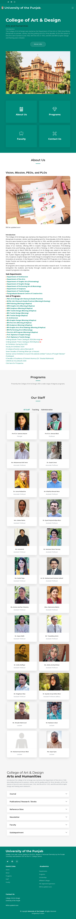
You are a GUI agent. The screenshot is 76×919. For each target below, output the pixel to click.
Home (7, 869)
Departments (43, 871)
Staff (7, 879)
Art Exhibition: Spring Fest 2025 (17, 344)
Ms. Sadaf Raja (19, 578)
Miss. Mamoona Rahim (51, 607)
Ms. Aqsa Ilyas (52, 751)
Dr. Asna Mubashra (19, 491)
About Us (21, 114)
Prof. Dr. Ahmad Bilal (52, 433)
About (7, 873)
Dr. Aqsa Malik (19, 636)
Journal (13, 794)
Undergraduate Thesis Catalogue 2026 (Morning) (23, 339)
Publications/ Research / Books (23, 802)
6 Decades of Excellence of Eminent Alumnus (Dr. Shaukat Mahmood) (30, 358)
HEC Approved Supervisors (47, 883)
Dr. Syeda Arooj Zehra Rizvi (52, 694)
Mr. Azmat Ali (19, 549)
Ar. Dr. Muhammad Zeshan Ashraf (52, 578)
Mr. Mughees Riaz (19, 694)
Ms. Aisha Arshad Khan (51, 665)
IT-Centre (41, 913)
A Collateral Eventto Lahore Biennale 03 (19, 349)
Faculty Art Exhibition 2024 (15, 347)
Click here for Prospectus (14, 363)
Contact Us (54, 139)
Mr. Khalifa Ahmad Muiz (52, 491)
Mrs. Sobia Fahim (19, 520)
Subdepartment (17, 833)
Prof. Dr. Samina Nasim (19, 433)
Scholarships (43, 877)
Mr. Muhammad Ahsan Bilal (20, 751)
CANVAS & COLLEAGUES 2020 (16, 361)
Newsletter (14, 817)
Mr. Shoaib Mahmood (20, 722)
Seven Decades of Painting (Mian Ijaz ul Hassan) (22, 351)
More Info (38, 44)
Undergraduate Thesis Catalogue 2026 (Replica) (22, 342)
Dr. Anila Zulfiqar (19, 665)
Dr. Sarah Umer (52, 462)
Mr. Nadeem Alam (52, 722)
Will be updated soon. (45, 887)
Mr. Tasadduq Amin (51, 636)
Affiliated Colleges (44, 880)
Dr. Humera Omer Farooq (52, 549)
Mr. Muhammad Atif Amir (19, 462)
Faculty (21, 139)
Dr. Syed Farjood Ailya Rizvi (52, 520)
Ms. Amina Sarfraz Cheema (20, 607)
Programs (55, 114)
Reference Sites (17, 809)
